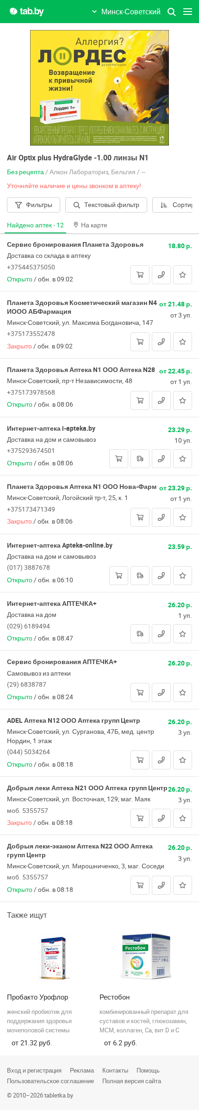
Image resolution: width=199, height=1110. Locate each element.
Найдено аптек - (35, 224)
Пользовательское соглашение (50, 1081)
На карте (94, 224)
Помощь (148, 1070)
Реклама (82, 1070)
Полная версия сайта (131, 1081)
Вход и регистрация (34, 1070)
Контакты (115, 1070)
